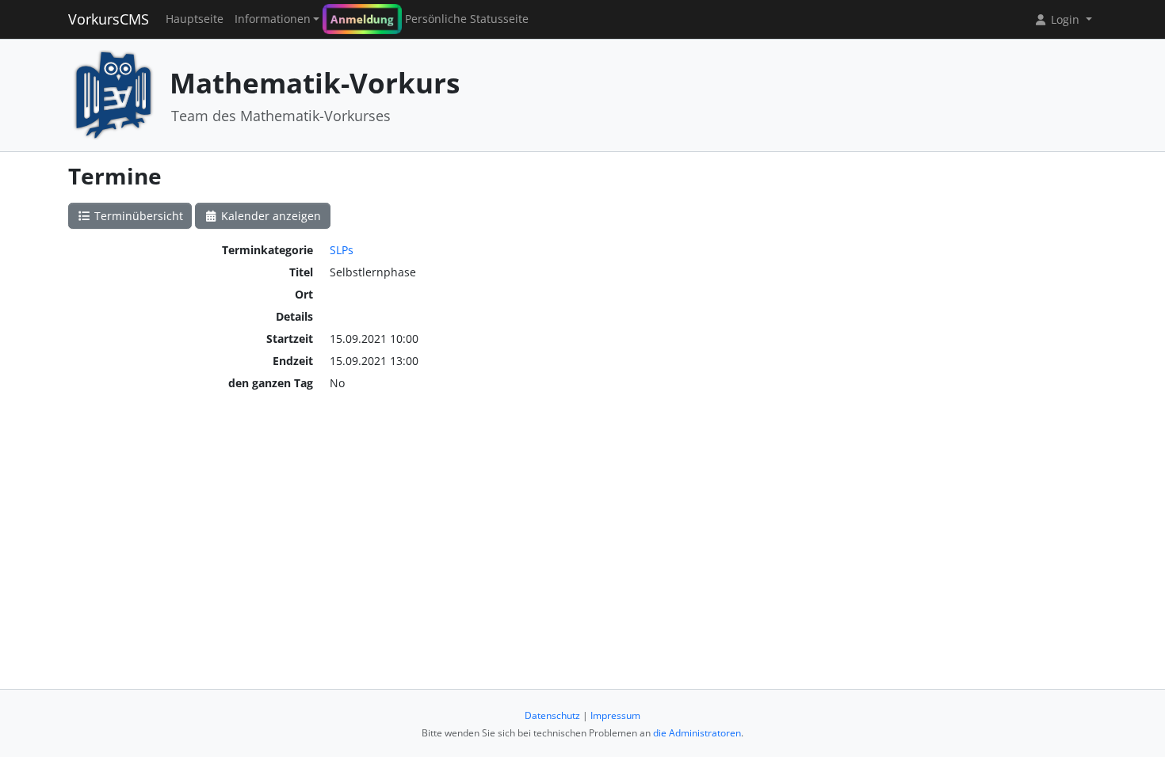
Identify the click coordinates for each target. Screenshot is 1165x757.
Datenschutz (552, 715)
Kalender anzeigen (269, 215)
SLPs (341, 249)
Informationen (273, 19)
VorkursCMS (108, 19)
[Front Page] (113, 93)
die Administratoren (697, 733)
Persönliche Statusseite (467, 19)
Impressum (615, 715)
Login (1065, 19)
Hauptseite (194, 19)
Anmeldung (362, 19)
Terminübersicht (137, 215)
